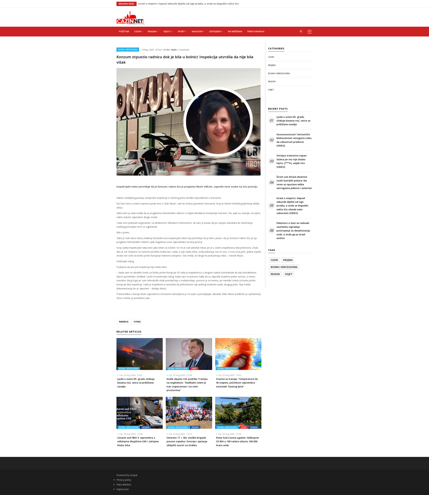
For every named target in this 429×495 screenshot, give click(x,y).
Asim (174, 49)
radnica (123, 321)
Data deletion (123, 484)
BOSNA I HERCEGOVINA (127, 49)
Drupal (133, 475)
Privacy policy (123, 479)
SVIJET (194, 368)
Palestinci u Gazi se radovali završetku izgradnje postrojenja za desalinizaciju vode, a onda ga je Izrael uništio (293, 230)
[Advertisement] (231, 15)
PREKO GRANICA (255, 31)
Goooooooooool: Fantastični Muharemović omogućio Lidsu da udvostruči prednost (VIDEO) (294, 140)
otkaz (137, 321)
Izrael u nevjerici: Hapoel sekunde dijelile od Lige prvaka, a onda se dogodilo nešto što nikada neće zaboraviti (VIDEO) (292, 206)
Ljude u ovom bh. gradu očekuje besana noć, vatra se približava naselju (293, 120)
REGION (271, 81)
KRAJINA (152, 31)
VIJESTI (167, 31)
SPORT (181, 31)
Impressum (122, 489)
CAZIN (137, 31)
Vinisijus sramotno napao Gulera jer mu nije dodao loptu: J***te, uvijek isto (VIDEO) (292, 161)
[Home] (130, 17)
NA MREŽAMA (235, 31)
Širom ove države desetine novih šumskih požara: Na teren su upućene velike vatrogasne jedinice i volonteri (294, 182)
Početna (124, 31)
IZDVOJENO (215, 31)
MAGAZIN (197, 31)
